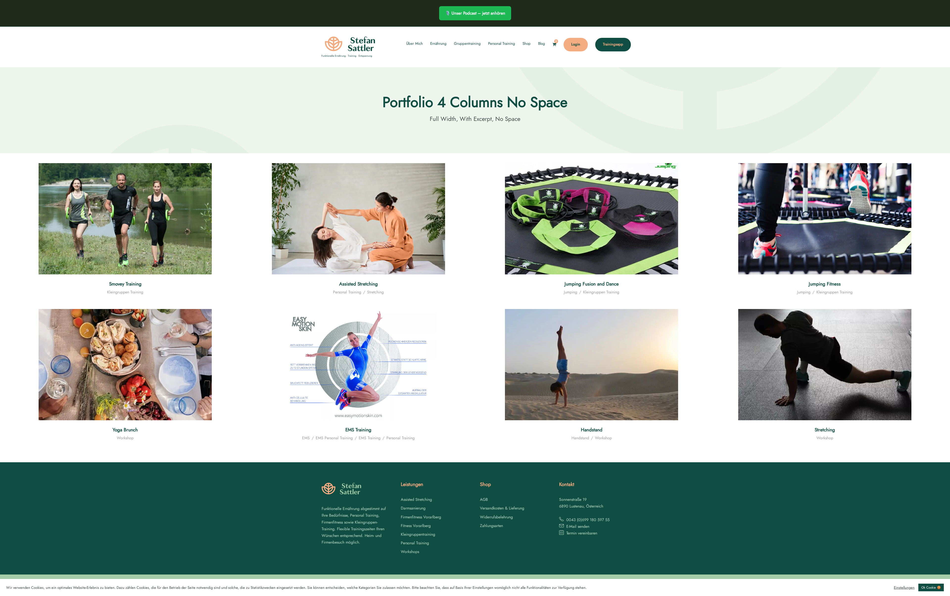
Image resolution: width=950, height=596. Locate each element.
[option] (937, 591)
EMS (306, 438)
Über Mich (414, 43)
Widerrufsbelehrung (496, 517)
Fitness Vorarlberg (416, 526)
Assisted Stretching (358, 284)
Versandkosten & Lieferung (502, 508)
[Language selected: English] (937, 591)
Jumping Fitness (825, 284)
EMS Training (358, 429)
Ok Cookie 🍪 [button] (931, 587)
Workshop (125, 438)
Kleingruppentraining (418, 534)
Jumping (570, 292)
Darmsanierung (413, 508)
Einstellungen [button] (904, 587)
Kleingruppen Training (125, 292)
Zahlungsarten (491, 526)
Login (575, 44)
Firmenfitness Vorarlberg (421, 517)
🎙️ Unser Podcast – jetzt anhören (475, 13)
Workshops (410, 551)
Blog (541, 43)
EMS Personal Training (334, 438)
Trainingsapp (613, 44)
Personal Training (501, 43)
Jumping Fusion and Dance (592, 284)
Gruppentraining (467, 43)
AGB (484, 499)
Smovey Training (125, 284)
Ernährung (438, 43)
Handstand (591, 429)
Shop (526, 43)
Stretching (375, 292)
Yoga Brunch (125, 429)
